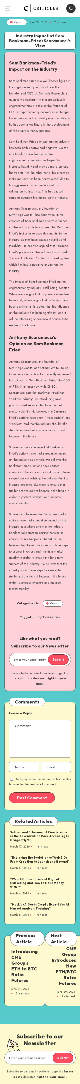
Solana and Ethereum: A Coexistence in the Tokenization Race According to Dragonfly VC (40, 836)
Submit (58, 659)
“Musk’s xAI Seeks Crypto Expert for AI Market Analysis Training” (39, 906)
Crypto (18, 22)
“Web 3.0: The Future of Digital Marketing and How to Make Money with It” (37, 883)
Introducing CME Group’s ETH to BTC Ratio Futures (24, 966)
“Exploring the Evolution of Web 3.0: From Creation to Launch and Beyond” (40, 859)
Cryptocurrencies (48, 617)
